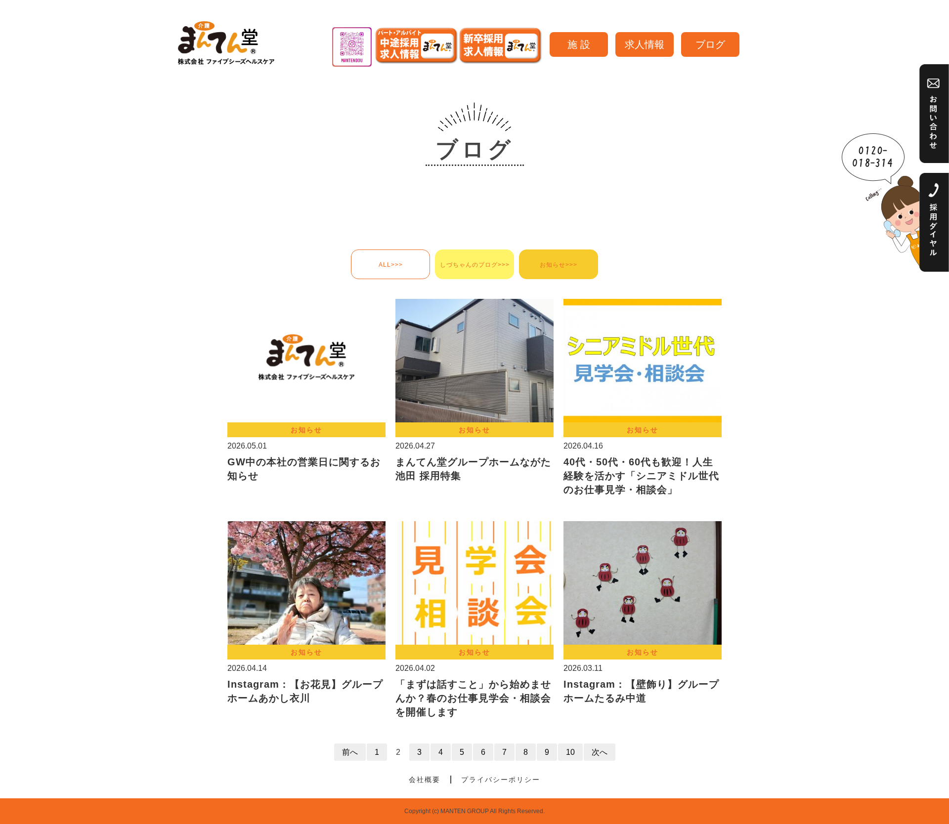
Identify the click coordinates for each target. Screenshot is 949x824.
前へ (350, 752)
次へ (599, 752)
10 (570, 752)
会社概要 (424, 779)
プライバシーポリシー (500, 779)
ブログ (710, 44)
